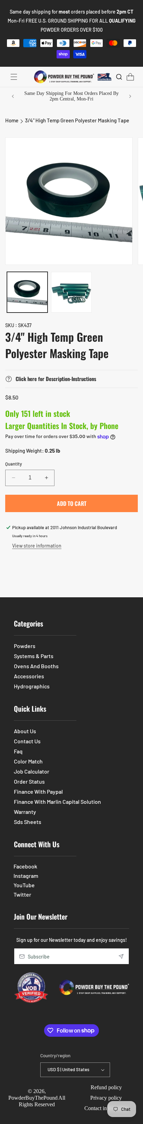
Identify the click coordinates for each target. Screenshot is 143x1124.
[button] (14, 76)
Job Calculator (31, 771)
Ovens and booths (36, 666)
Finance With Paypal (38, 791)
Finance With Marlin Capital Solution (57, 801)
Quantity (13, 464)
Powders (24, 645)
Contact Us (27, 741)
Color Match (28, 761)
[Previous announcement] (12, 96)
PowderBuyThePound (33, 1098)
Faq (18, 751)
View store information (36, 546)
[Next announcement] (130, 96)
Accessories (29, 676)
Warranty (25, 811)
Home (11, 120)
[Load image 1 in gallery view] (27, 292)
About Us (25, 731)
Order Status (29, 781)
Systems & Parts (33, 656)
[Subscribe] (121, 956)
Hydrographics (32, 686)
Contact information (106, 1108)
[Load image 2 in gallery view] (71, 292)
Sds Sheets (27, 821)
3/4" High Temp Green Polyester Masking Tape (77, 120)
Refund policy (106, 1087)
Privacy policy (106, 1098)
